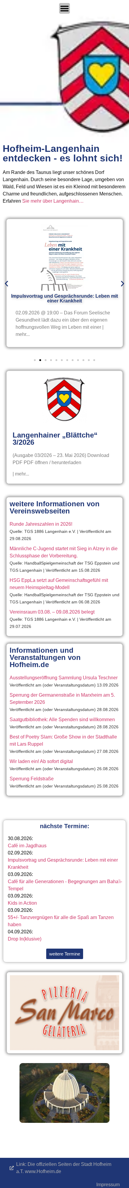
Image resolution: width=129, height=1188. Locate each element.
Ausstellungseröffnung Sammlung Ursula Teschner (64, 677)
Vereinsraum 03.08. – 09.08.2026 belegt (52, 611)
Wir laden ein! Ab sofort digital (41, 761)
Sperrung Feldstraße (32, 778)
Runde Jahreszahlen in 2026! (41, 524)
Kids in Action (22, 903)
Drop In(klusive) (24, 938)
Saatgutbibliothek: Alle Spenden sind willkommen (62, 719)
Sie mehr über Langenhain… (53, 201)
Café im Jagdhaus (27, 845)
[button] (6, 283)
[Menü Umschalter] (64, 8)
